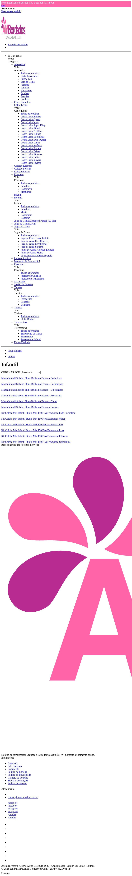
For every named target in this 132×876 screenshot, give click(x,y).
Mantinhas (26, 191)
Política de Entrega (17, 772)
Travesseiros (20, 322)
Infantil (17, 194)
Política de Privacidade (19, 774)
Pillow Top (26, 79)
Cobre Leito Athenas (31, 154)
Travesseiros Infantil (31, 339)
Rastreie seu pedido (11, 11)
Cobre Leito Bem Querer (33, 139)
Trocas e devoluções (18, 780)
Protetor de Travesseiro (32, 278)
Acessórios (19, 64)
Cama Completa (22, 102)
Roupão (25, 96)
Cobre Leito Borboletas (32, 136)
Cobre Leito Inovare (31, 160)
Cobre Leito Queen (30, 119)
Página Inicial (15, 350)
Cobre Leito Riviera (31, 162)
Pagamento (13, 769)
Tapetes (18, 287)
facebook (12, 802)
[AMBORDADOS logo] (13, 39)
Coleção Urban (22, 171)
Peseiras (25, 84)
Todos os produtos (30, 73)
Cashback (13, 763)
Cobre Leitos (20, 105)
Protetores (19, 264)
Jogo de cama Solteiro (32, 246)
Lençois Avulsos (22, 258)
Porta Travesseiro (29, 76)
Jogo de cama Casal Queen (34, 241)
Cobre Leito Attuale (31, 128)
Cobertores (26, 189)
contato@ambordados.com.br (23, 797)
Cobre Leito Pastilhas (31, 131)
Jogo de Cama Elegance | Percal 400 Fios (35, 220)
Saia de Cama (28, 81)
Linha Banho (27, 319)
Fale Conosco (15, 766)
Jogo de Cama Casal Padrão (35, 238)
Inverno (18, 197)
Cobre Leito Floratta (31, 148)
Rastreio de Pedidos (18, 777)
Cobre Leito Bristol (30, 151)
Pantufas (25, 87)
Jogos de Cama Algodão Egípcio (37, 249)
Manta (24, 212)
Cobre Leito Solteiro (31, 116)
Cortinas (25, 99)
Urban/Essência (22, 342)
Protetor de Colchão (31, 275)
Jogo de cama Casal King (34, 244)
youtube (12, 814)
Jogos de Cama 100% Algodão (36, 255)
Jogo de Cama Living (25, 223)
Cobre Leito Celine (30, 157)
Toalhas (18, 307)
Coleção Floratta (22, 168)
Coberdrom (26, 215)
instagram (13, 808)
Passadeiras (26, 299)
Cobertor (25, 217)
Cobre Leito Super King (33, 125)
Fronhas (25, 93)
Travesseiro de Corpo (31, 333)
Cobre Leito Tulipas (31, 134)
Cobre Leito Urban (30, 142)
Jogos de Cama (22, 226)
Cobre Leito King (30, 122)
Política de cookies (17, 783)
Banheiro (25, 304)
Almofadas (26, 90)
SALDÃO (19, 281)
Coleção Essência (23, 165)
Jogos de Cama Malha (32, 252)
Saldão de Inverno (23, 284)
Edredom (19, 174)
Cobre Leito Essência (31, 145)
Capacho (25, 301)
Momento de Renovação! (27, 261)
